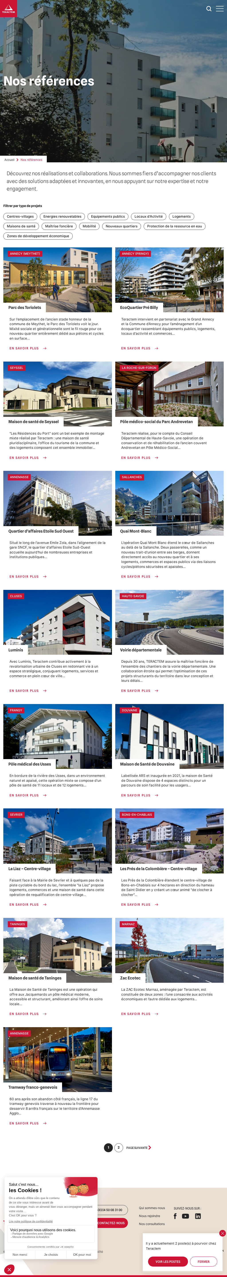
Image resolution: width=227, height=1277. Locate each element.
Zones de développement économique (38, 236)
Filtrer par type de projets (22, 206)
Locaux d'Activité (149, 216)
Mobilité (89, 226)
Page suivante (136, 1148)
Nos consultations (152, 1224)
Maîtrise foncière (59, 226)
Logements (181, 216)
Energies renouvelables (62, 216)
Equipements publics (108, 216)
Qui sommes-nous (152, 1208)
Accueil (9, 159)
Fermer (203, 1262)
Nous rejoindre (149, 1216)
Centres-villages (20, 216)
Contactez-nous (107, 1223)
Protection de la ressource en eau (174, 226)
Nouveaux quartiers (121, 226)
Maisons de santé (21, 226)
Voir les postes (168, 1262)
